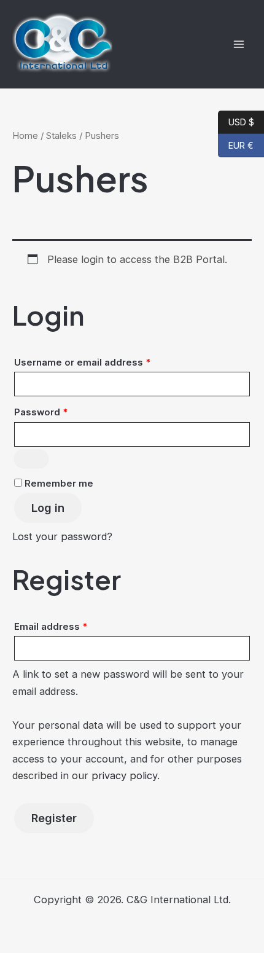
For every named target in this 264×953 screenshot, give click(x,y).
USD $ (236, 121)
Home (25, 135)
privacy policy (124, 775)
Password (61, 412)
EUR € (236, 145)
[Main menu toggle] (238, 44)
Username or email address (103, 362)
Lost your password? (62, 536)
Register (54, 818)
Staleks (61, 135)
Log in (47, 507)
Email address (71, 626)
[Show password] (31, 458)
